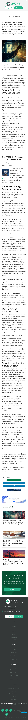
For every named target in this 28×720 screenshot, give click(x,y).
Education (14, 637)
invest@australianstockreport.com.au (12, 611)
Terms (14, 696)
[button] (26, 0)
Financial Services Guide (14, 688)
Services (14, 631)
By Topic (14, 649)
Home (14, 626)
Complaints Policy (14, 693)
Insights (14, 634)
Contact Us (18, 7)
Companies (14, 629)
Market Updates (14, 656)
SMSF (14, 639)
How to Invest (14, 675)
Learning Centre (14, 672)
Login (8, 8)
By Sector (14, 652)
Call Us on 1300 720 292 (9, 608)
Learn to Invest (14, 679)
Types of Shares (14, 669)
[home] (14, 3)
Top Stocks (14, 659)
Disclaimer (14, 699)
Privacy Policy (14, 691)
